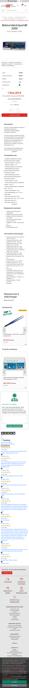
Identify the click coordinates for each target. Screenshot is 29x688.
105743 (21, 73)
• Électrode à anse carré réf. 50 (11, 196)
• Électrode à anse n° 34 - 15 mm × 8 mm (14, 198)
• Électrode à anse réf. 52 (10, 202)
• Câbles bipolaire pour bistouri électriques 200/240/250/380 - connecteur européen (12, 170)
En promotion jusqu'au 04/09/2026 (14, 96)
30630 (21, 76)
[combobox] (19, 1)
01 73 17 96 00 (13, 1)
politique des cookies (14, 675)
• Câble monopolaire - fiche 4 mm (12, 162)
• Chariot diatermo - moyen (11, 180)
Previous (3, 445)
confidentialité (6, 676)
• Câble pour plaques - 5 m (10, 164)
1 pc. (20, 82)
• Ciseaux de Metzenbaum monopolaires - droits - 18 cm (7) (14, 187)
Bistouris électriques (20, 17)
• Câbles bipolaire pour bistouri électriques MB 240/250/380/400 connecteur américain (12, 176)
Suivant (7, 445)
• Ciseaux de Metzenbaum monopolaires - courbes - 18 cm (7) (14, 183)
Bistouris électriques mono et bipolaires (13, 18)
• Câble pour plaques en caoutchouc (13, 166)
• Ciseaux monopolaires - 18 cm (12, 190)
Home (3, 17)
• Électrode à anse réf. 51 (10, 200)
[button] (21, 1)
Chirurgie (11, 17)
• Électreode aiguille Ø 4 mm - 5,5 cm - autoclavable (13, 193)
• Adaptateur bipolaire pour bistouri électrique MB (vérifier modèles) (12, 159)
